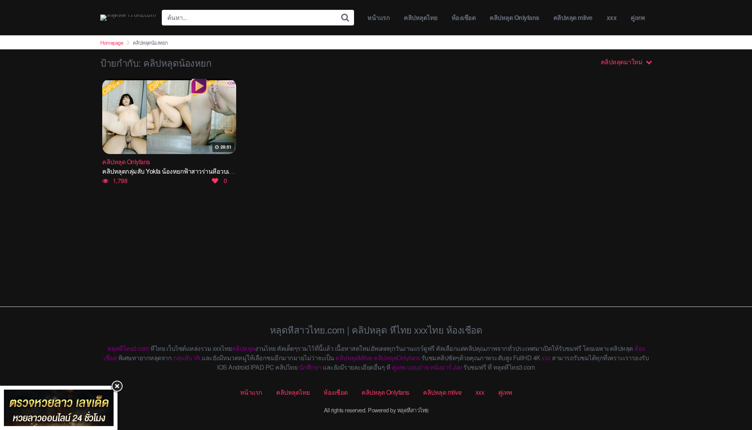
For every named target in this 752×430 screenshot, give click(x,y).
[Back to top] (730, 393)
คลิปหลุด (243, 348)
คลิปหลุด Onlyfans (514, 17)
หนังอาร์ (441, 367)
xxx (612, 17)
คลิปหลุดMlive (353, 357)
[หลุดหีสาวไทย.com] (127, 18)
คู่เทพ (638, 17)
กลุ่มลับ (182, 357)
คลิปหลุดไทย (420, 17)
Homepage (111, 42)
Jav (457, 367)
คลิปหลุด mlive (573, 17)
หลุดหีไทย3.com (128, 348)
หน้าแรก (378, 17)
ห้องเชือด (464, 17)
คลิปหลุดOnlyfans (397, 357)
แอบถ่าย (417, 367)
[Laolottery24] (59, 408)
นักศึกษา (310, 367)
